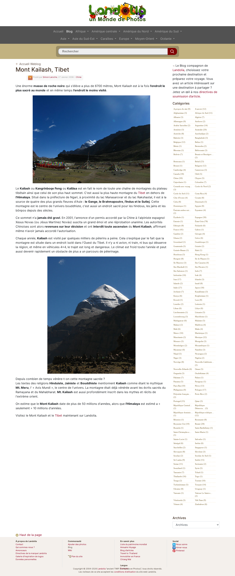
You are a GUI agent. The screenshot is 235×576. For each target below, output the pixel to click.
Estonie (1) (178, 221)
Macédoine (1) (201, 316)
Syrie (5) (199, 468)
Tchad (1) (199, 472)
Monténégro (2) (180, 345)
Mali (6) (176, 329)
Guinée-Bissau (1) (181, 250)
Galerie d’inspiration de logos (30, 556)
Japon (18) (199, 288)
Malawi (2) (178, 325)
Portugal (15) (179, 401)
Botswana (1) (179, 161)
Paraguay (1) (200, 381)
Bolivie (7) (178, 154)
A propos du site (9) (181, 109)
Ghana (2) (177, 238)
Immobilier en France (130, 556)
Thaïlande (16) (179, 476)
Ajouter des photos (77, 544)
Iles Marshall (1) (180, 267)
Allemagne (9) (179, 121)
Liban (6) (177, 308)
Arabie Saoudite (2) (181, 125)
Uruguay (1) (200, 489)
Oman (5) (199, 369)
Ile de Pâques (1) (202, 259)
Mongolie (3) (200, 341)
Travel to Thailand (128, 553)
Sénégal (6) (178, 443)
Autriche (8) (178, 134)
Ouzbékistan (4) (202, 373)
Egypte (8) (199, 206)
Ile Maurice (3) (179, 263)
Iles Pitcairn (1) (201, 267)
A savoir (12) (200, 109)
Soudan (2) (178, 456)
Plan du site (76, 556)
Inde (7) (198, 271)
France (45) (178, 229)
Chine (78, 77)
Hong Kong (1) (201, 254)
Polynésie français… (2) (182, 395)
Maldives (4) (200, 325)
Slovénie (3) (200, 452)
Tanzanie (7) (178, 472)
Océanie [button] (166, 38)
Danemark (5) (201, 202)
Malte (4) (199, 329)
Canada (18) (178, 174)
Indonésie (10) (179, 275)
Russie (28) (200, 424)
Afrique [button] (80, 31)
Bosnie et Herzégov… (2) (204, 156)
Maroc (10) (178, 333)
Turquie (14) (200, 485)
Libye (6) (199, 308)
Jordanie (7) (178, 292)
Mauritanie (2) (179, 337)
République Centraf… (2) (182, 407)
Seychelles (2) (179, 447)
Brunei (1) (177, 166)
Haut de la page (30, 535)
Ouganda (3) (178, 373)
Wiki (70, 550)
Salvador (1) (200, 439)
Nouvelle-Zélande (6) (182, 369)
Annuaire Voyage (128, 547)
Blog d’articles (127, 550)
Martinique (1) (201, 333)
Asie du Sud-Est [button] (83, 38)
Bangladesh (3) (201, 138)
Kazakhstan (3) (201, 292)
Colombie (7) (200, 182)
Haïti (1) (198, 250)
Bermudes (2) (201, 146)
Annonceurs (21, 550)
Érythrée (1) (178, 217)
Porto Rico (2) (201, 394)
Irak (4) (198, 275)
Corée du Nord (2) (203, 186)
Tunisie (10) (200, 481)
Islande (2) (178, 283)
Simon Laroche (50, 77)
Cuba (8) (177, 202)
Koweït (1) (178, 300)
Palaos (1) (199, 377)
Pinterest (180, 550)
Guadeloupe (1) (201, 242)
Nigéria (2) (199, 358)
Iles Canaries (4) (202, 263)
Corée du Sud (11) (181, 193)
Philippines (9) (179, 390)
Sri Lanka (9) (179, 460)
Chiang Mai (125, 559)
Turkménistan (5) (180, 485)
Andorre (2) (200, 121)
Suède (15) (199, 460)
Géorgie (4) (200, 234)
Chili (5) (198, 174)
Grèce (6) (199, 238)
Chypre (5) (199, 178)
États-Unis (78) (201, 221)
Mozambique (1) (202, 345)
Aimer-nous (181, 547)
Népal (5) (177, 354)
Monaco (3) (178, 341)
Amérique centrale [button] (105, 31)
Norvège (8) (178, 362)
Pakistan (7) (178, 377)
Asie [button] (63, 38)
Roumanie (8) (201, 420)
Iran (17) (177, 279)
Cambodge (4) (179, 170)
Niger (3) (177, 358)
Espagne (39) (200, 217)
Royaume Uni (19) (181, 424)
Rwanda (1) (178, 428)
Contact (19, 544)
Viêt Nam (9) (200, 500)
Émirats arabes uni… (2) (182, 211)
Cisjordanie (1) (179, 182)
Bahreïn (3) (178, 138)
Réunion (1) (178, 420)
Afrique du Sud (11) (203, 113)
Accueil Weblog (30, 64)
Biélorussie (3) (201, 150)
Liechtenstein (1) (180, 312)
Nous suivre (181, 544)
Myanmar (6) (179, 350)
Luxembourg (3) (180, 316)
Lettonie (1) (200, 304)
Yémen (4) (178, 504)
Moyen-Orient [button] (145, 38)
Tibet (141, 193)
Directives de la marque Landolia (31, 553)
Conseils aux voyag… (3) (182, 188)
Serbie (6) (199, 443)
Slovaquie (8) (179, 452)
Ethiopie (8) (178, 225)
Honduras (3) (179, 254)
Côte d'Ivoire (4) (180, 198)
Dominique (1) (179, 206)
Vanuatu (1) (178, 493)
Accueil (58, 31)
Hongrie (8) (178, 259)
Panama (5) (178, 381)
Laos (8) (198, 300)
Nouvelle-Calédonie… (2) (204, 363)
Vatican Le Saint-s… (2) (203, 494)
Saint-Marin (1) (201, 432)
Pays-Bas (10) (179, 386)
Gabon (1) (199, 229)
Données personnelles (26, 559)
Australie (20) (201, 130)
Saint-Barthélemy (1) (204, 428)
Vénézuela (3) (179, 500)
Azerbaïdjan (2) (201, 134)
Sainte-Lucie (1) (180, 439)
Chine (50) (178, 178)
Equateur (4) (200, 210)
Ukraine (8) (178, 489)
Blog (69, 31)
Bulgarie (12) (200, 166)
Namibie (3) (200, 350)
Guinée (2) (199, 246)
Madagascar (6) (180, 320)
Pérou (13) (199, 386)
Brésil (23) (199, 161)
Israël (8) (199, 283)
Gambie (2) (178, 234)
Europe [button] (124, 38)
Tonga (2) (177, 481)
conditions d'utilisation (125, 572)
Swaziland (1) (179, 468)
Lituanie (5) (200, 312)
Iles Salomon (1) (180, 271)
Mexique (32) (201, 337)
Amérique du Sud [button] (167, 31)
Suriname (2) (200, 464)
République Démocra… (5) (201, 407)
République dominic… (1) (183, 414)
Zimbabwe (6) (201, 504)
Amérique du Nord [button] (136, 31)
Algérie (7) (199, 117)
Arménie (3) (178, 130)
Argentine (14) (201, 125)
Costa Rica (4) (201, 193)
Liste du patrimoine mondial (133, 544)
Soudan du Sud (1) (203, 456)
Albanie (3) (178, 117)
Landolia (178, 70)
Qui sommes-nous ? (25, 547)
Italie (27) (177, 288)
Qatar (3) (199, 401)
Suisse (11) (178, 464)
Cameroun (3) (201, 170)
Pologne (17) (200, 390)
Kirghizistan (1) (201, 296)
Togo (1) (199, 476)
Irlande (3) (199, 279)
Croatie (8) (199, 198)
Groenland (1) (179, 242)
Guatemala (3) (179, 246)
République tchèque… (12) (204, 414)
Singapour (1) (201, 447)
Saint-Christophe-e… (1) (182, 433)
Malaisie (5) (200, 320)
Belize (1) (199, 142)
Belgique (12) (179, 142)
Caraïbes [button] (107, 38)
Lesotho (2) (178, 304)
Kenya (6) (177, 296)
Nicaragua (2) (201, 354)
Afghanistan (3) (180, 113)
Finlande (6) (200, 225)
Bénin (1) (177, 146)
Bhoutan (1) (178, 150)
